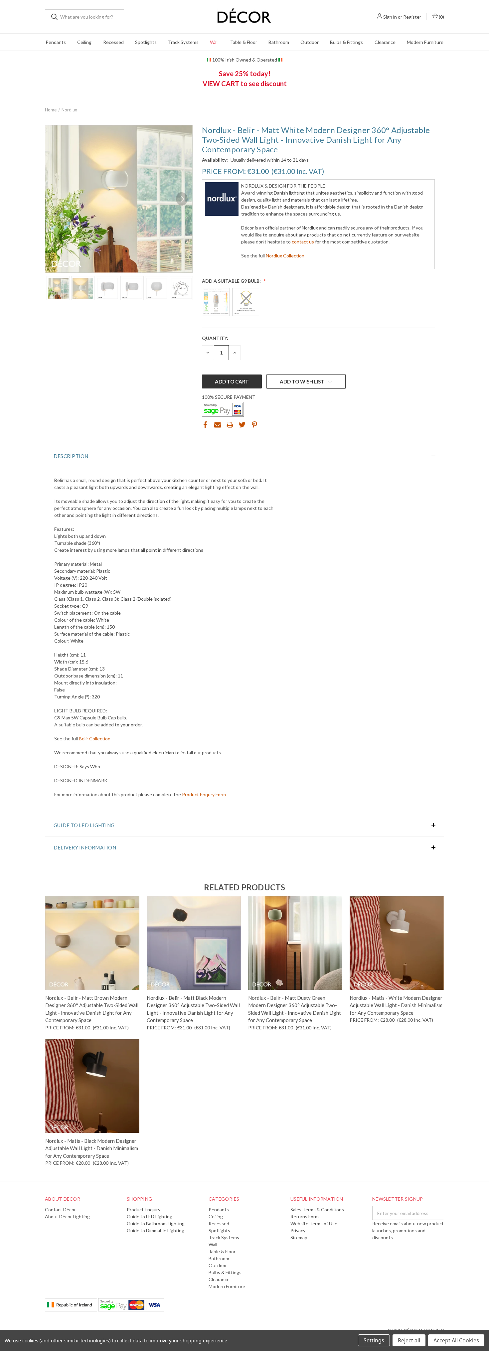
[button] (244, 456)
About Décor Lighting (67, 1216)
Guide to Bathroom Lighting (156, 1223)
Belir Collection (94, 738)
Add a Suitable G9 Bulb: (232, 281)
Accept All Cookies (456, 1340)
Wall (214, 42)
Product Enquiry (143, 1209)
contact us (303, 241)
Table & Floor (243, 42)
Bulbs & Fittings (346, 42)
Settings (374, 1340)
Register (412, 17)
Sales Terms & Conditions (317, 1209)
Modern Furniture (425, 42)
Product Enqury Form (204, 794)
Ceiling (84, 42)
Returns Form (304, 1216)
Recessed (113, 42)
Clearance (385, 42)
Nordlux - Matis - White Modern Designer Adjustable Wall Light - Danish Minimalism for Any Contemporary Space (396, 1005)
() (441, 17)
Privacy (297, 1230)
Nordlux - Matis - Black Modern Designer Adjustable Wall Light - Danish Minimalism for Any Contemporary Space (91, 1148)
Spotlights (146, 42)
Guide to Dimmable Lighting (155, 1230)
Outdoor (309, 42)
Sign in (390, 17)
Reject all (409, 1340)
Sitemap (298, 1237)
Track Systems (183, 42)
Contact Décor (60, 1209)
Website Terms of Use (313, 1223)
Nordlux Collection (285, 255)
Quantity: (215, 338)
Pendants (56, 42)
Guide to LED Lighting (149, 1216)
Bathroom (278, 42)
